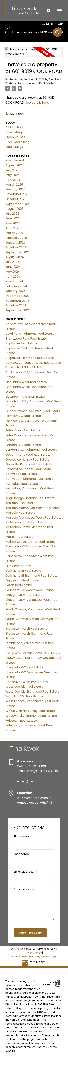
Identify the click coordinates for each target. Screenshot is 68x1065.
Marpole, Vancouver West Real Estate (33, 517)
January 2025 (15, 242)
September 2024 (18, 252)
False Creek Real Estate (23, 430)
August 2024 (14, 257)
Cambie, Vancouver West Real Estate (33, 363)
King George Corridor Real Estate (30, 498)
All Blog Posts (15, 127)
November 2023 (17, 301)
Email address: (24, 872)
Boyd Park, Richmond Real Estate (29, 333)
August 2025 (14, 209)
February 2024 (16, 286)
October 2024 (15, 247)
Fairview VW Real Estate (23, 416)
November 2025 (17, 194)
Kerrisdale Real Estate (21, 483)
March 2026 (14, 184)
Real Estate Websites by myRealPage (34, 956)
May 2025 (12, 223)
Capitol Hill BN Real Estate (24, 367)
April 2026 (12, 180)
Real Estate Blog (17, 142)
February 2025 (16, 238)
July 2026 (12, 170)
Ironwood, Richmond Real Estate (29, 479)
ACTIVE (45, 23)
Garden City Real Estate (23, 445)
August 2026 (14, 165)
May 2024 (12, 271)
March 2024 (14, 281)
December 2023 (17, 296)
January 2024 (15, 291)
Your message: (24, 889)
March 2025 (14, 233)
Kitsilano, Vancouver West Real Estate (33, 508)
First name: (21, 836)
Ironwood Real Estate (21, 474)
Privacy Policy (33, 952)
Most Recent (14, 160)
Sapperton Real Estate (22, 580)
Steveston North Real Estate (26, 628)
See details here (37, 102)
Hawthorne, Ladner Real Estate (28, 469)
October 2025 (15, 199)
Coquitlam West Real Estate (26, 382)
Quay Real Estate (18, 566)
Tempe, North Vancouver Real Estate (33, 653)
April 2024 (12, 276)
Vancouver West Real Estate (26, 682)
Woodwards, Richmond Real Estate (31, 716)
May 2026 (12, 175)
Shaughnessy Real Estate (23, 595)
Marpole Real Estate (20, 512)
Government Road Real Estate (28, 454)
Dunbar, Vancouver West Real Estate (32, 411)
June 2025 (13, 218)
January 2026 (15, 189)
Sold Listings (14, 147)
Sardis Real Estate (18, 585)
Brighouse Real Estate (21, 343)
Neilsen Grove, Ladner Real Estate (30, 541)
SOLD (60, 23)
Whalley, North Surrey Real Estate (30, 711)
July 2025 (12, 213)
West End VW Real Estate (24, 696)
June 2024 (13, 267)
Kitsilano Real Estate (20, 503)
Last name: (21, 854)
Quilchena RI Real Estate (23, 570)
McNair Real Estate (19, 537)
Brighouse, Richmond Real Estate (29, 358)
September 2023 (17, 310)
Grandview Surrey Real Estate (27, 459)
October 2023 (15, 305)
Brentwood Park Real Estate (26, 338)
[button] (18, 781)
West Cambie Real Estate (24, 686)
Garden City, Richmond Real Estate (31, 449)
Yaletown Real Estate (21, 720)
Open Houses (15, 137)
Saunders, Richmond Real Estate (29, 590)
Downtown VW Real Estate (25, 396)
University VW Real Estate (24, 667)
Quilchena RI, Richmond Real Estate (31, 575)
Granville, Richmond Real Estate (29, 464)
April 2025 (12, 228)
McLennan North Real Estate (36, 83)
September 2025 (18, 204)
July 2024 (12, 262)
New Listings (14, 132)
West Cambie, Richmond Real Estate (32, 691)
